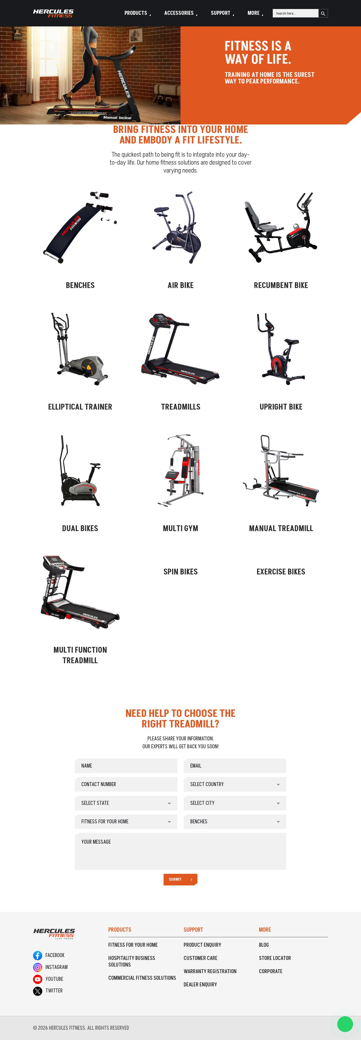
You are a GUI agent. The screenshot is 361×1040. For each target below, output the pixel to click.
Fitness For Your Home (133, 945)
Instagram (55, 967)
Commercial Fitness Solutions (142, 978)
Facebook (53, 955)
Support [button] (220, 13)
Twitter (52, 991)
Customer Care (200, 958)
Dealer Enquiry (200, 984)
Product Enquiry (202, 945)
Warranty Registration (210, 971)
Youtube (52, 979)
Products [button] (135, 13)
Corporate (271, 971)
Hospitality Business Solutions (131, 962)
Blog (264, 945)
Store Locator (275, 958)
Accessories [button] (179, 13)
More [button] (254, 13)
